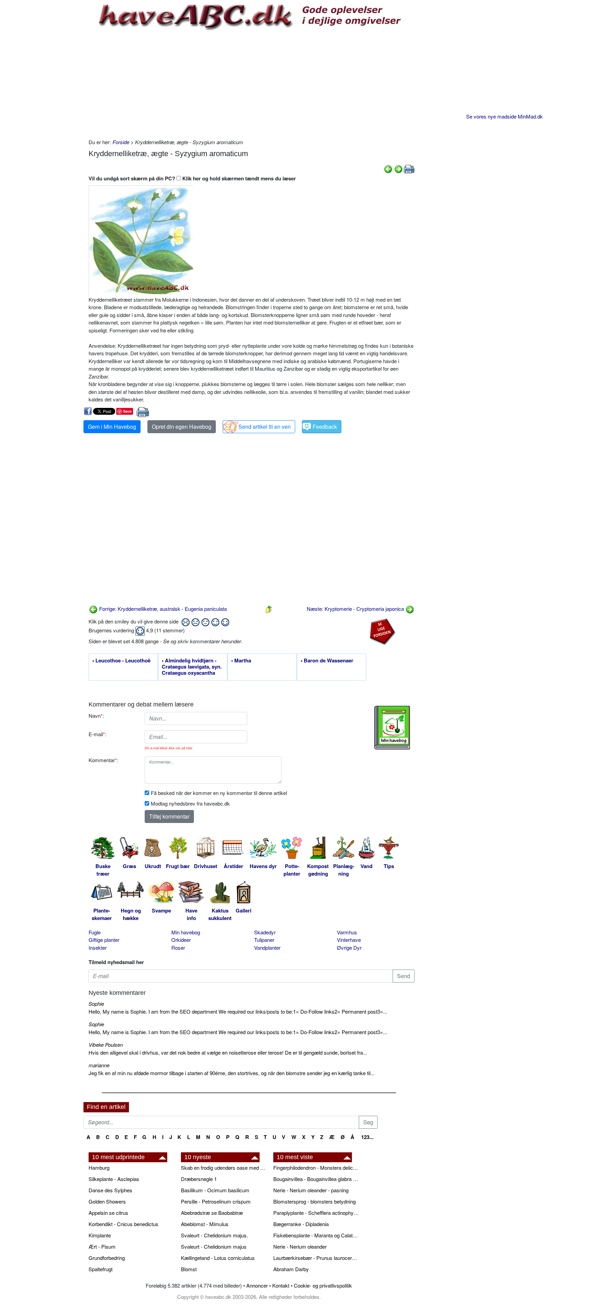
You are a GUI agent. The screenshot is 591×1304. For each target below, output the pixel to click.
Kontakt (280, 1285)
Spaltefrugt (101, 1269)
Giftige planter (104, 939)
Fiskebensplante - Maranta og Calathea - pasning (316, 1235)
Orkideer (181, 939)
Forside (121, 142)
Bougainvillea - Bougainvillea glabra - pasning (316, 1178)
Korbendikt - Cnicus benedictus (123, 1223)
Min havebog (185, 932)
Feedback (325, 426)
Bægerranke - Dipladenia (301, 1223)
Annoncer (257, 1285)
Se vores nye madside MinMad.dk (504, 116)
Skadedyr (265, 932)
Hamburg (99, 1167)
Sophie (96, 1003)
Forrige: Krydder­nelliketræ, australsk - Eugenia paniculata (162, 608)
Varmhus (347, 932)
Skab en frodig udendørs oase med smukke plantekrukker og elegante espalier (223, 1167)
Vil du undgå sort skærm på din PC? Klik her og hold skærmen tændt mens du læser (192, 178)
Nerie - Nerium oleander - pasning (311, 1190)
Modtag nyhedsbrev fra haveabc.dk (190, 803)
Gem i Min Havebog (112, 426)
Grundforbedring (107, 1257)
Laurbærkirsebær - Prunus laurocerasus (316, 1257)
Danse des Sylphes (110, 1190)
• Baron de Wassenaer (327, 660)
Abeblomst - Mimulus (204, 1223)
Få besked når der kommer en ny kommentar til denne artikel (219, 792)
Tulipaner (264, 939)
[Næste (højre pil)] (398, 168)
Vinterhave (349, 939)
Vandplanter (267, 947)
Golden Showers (107, 1201)
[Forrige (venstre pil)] (388, 168)
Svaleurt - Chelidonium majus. (214, 1235)
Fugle (95, 932)
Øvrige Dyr (349, 947)
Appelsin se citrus (108, 1212)
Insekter (98, 947)
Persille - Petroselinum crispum (216, 1201)
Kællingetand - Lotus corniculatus (218, 1257)
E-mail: (97, 734)
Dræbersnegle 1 (199, 1178)
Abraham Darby (291, 1269)
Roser (178, 947)
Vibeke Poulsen (106, 1044)
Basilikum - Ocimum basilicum (215, 1190)
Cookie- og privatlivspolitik (323, 1285)
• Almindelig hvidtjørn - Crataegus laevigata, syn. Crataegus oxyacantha (192, 666)
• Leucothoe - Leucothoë (121, 660)
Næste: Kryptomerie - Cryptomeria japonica (356, 608)
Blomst (189, 1269)
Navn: (96, 715)
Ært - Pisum (102, 1246)
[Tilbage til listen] (268, 608)
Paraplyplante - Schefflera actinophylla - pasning (316, 1212)
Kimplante (100, 1235)
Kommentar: (103, 760)
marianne (99, 1065)
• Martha (241, 660)
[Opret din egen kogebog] (392, 727)
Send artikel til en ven (264, 426)
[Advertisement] (252, 84)
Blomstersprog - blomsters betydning (314, 1201)
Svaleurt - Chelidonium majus (214, 1246)
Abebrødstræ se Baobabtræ (212, 1212)
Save (127, 411)
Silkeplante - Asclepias (114, 1178)
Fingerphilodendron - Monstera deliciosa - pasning (316, 1167)
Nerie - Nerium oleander (300, 1246)
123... (367, 1137)
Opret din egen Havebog (181, 426)
